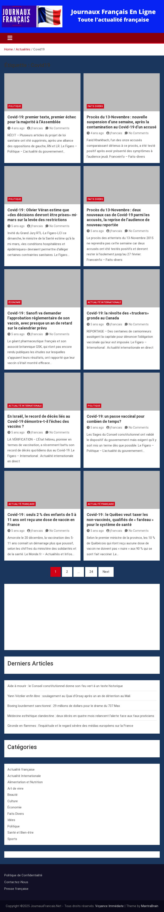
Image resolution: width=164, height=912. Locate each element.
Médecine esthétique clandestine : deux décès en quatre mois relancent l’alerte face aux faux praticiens (80, 716)
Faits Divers (95, 106)
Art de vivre (15, 788)
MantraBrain (149, 906)
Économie (14, 302)
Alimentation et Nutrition (25, 782)
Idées (11, 820)
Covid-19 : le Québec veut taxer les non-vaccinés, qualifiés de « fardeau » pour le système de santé (120, 519)
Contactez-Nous (16, 882)
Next (106, 572)
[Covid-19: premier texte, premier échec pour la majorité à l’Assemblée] (42, 92)
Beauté (12, 795)
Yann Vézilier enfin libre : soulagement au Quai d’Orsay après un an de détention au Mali (68, 696)
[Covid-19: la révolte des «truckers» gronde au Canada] (121, 288)
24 (91, 572)
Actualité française (22, 504)
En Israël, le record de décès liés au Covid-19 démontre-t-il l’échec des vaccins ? (38, 421)
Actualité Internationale (104, 302)
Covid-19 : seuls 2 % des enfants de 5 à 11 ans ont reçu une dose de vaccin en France (41, 519)
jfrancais (37, 128)
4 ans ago (18, 128)
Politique (15, 106)
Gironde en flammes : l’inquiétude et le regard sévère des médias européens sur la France (70, 726)
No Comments (59, 128)
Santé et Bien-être (20, 832)
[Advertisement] (82, 617)
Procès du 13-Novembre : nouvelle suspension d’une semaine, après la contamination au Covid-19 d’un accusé (121, 122)
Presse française (16, 889)
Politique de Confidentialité (23, 875)
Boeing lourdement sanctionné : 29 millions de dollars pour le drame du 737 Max (63, 706)
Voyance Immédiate (109, 906)
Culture (12, 801)
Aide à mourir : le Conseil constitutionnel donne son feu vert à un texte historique (65, 686)
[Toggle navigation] (10, 38)
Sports (12, 839)
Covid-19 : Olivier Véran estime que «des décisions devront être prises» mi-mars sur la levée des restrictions (42, 215)
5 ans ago (18, 226)
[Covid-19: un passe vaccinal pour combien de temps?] (121, 392)
